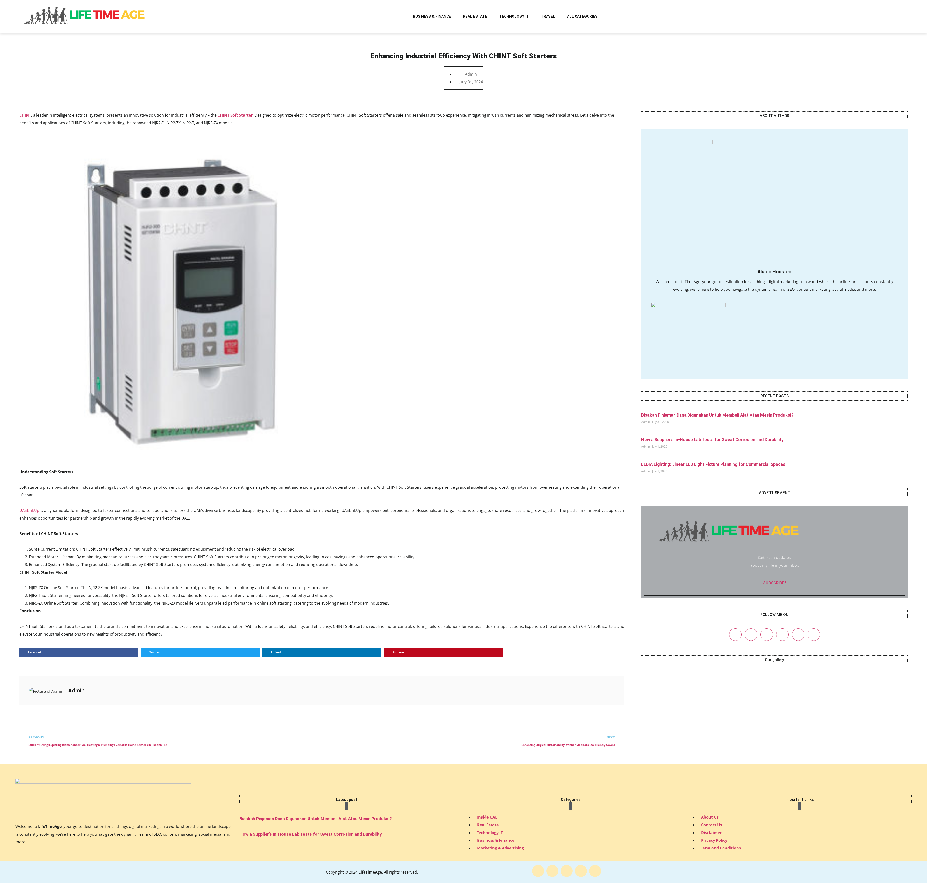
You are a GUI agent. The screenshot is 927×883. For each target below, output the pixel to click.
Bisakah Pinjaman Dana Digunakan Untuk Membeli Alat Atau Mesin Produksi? (717, 414)
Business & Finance (432, 16)
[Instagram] (766, 634)
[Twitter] (751, 634)
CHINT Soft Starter (235, 115)
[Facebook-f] (538, 871)
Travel (548, 16)
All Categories (582, 16)
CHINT (25, 115)
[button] (898, 16)
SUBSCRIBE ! (774, 583)
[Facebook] (735, 634)
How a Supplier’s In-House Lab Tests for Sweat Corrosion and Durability (712, 439)
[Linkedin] (798, 634)
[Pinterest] (782, 634)
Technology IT (514, 16)
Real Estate (475, 16)
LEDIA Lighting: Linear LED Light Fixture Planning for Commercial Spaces (713, 464)
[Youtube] (814, 634)
